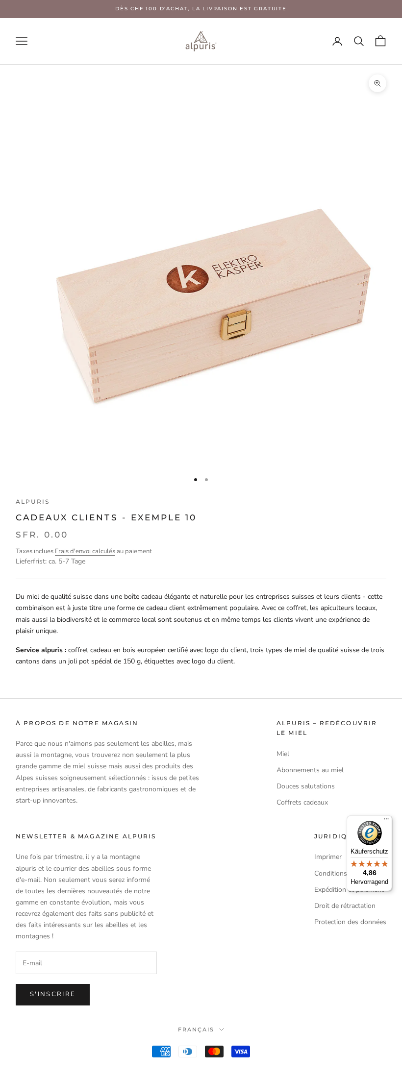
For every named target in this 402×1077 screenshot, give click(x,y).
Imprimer (328, 856)
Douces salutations (305, 786)
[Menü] (386, 821)
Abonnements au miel (310, 770)
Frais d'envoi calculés (85, 551)
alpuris (33, 501)
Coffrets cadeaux (302, 802)
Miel (282, 754)
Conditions (330, 873)
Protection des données (350, 922)
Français (196, 1029)
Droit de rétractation (345, 905)
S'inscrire (52, 994)
